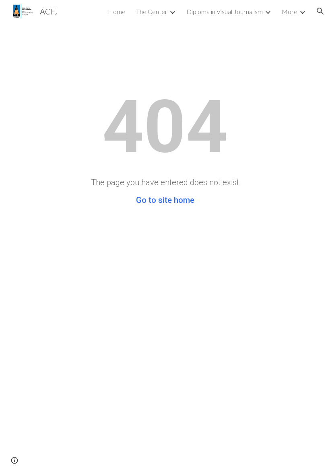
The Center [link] (151, 11)
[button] (320, 11)
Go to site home (165, 200)
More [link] (289, 11)
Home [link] (117, 11)
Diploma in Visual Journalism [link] (224, 11)
